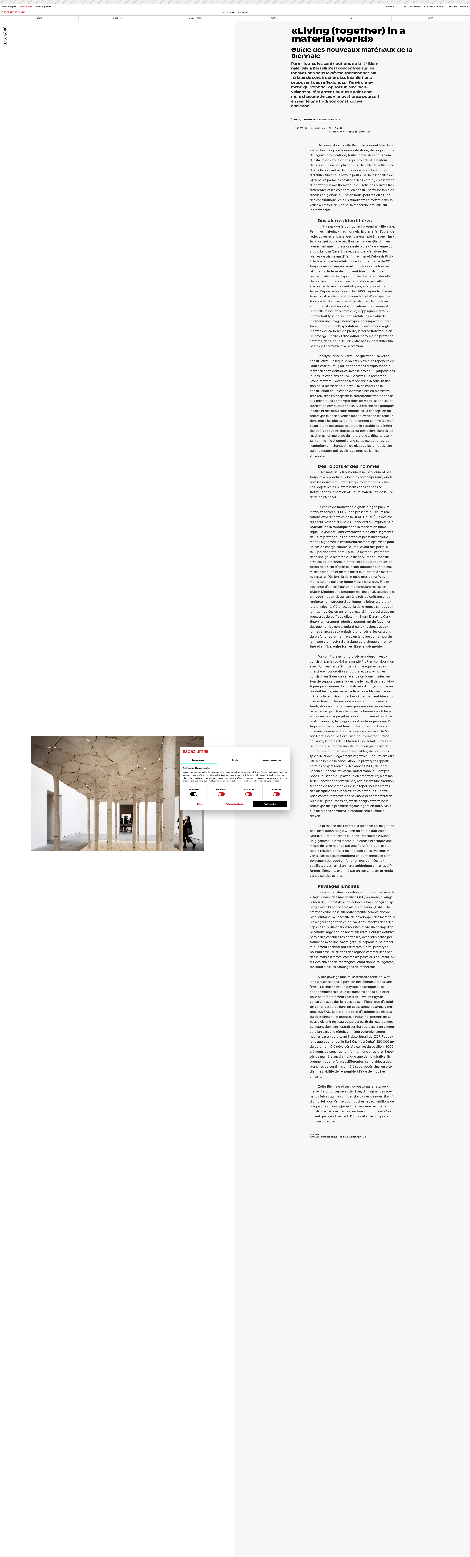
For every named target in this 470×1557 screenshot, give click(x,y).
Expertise (402, 7)
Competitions (195, 18)
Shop (430, 18)
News (39, 18)
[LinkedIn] (4, 33)
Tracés (296, 119)
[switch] (221, 794)
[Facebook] (4, 28)
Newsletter (415, 7)
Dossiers (117, 18)
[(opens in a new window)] (4, 43)
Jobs (352, 18)
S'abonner (452, 7)
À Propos (390, 7)
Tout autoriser (270, 804)
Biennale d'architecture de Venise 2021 (322, 119)
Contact (464, 7)
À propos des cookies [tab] (272, 760)
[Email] (4, 38)
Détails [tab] (235, 760)
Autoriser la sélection (235, 804)
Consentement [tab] (198, 760)
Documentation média (434, 7)
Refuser (200, 804)
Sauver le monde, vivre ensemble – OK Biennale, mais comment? (335, 1137)
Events (274, 18)
